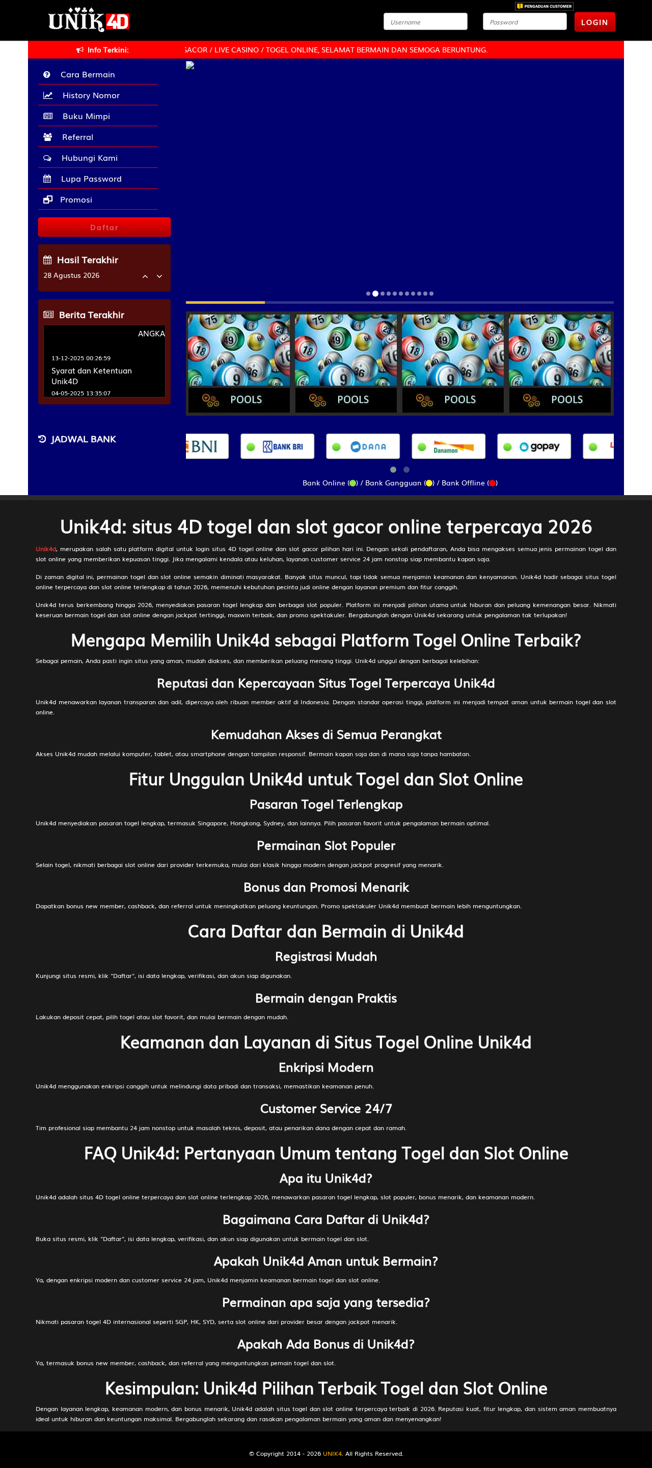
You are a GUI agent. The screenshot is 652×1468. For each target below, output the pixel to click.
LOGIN (595, 22)
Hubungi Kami (87, 157)
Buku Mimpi (84, 115)
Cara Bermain (85, 74)
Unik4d (46, 548)
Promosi (75, 199)
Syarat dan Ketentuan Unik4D (91, 375)
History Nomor (89, 95)
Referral (75, 136)
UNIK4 (332, 1453)
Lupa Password (89, 178)
